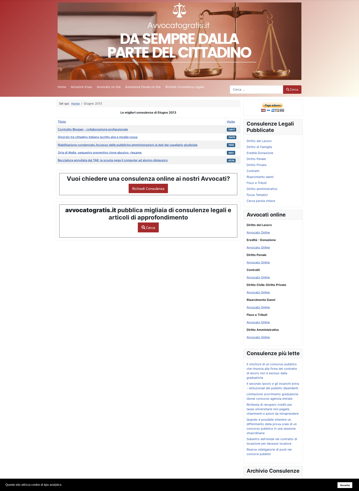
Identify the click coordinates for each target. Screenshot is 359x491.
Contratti (253, 171)
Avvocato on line (109, 87)
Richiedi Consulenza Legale (184, 87)
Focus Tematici (257, 195)
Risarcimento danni (260, 177)
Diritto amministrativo (262, 189)
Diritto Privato (257, 165)
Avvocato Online (258, 232)
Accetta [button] (345, 485)
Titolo (62, 121)
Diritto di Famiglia (259, 147)
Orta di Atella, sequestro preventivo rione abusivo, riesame (100, 152)
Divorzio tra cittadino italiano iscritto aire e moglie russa (97, 137)
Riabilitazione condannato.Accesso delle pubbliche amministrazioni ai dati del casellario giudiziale (127, 145)
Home (62, 87)
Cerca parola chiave (261, 201)
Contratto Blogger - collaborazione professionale (93, 129)
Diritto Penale (256, 159)
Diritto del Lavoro (259, 141)
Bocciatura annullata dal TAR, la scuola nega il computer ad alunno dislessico (113, 160)
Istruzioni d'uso (81, 87)
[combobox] (256, 89)
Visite (231, 121)
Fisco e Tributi (257, 183)
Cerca (294, 89)
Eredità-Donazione (260, 153)
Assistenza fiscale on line (143, 87)
